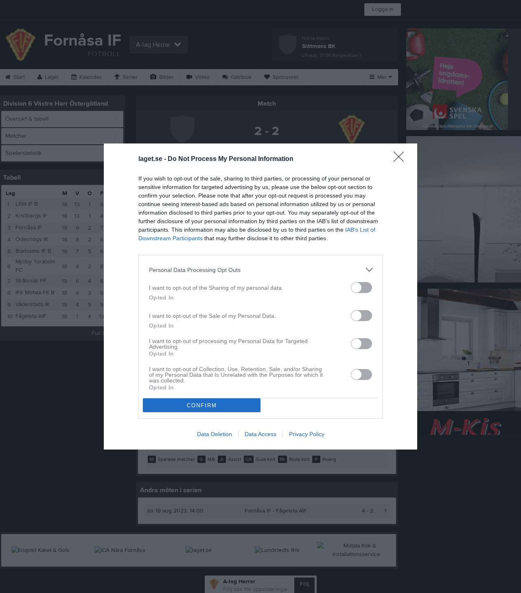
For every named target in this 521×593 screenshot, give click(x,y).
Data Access (260, 434)
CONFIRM (202, 405)
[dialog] (260, 296)
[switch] (361, 287)
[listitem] (260, 269)
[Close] (401, 159)
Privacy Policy (306, 434)
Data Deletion (214, 434)
